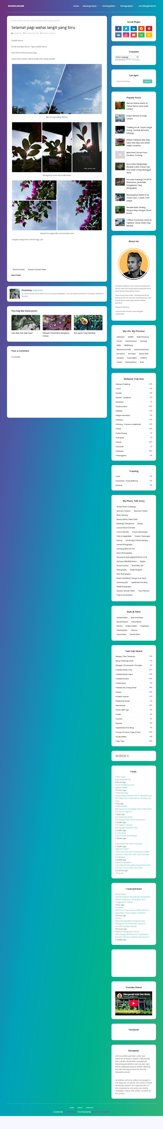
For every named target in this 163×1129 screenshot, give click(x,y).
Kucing (119, 540)
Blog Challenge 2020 (134, 661)
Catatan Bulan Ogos (134, 674)
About (80, 1108)
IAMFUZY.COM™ (122, 849)
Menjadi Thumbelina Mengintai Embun (56, 334)
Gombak (143, 341)
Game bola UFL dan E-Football (128, 843)
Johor (134, 388)
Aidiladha (120, 337)
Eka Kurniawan (122, 622)
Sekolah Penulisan (123, 862)
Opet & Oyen (143, 354)
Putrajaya (134, 437)
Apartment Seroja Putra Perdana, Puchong (136, 154)
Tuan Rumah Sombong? (126, 835)
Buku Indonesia (137, 617)
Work (142, 362)
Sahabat (120, 358)
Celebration (134, 683)
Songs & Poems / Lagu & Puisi (134, 732)
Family (119, 341)
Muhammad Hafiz (124, 349)
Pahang (134, 420)
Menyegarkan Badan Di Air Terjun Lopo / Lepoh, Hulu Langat (137, 198)
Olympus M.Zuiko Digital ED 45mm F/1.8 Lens (132, 557)
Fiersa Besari (136, 622)
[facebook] (118, 28)
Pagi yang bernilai (123, 779)
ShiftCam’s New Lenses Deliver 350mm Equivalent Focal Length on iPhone (132, 911)
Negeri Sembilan (134, 415)
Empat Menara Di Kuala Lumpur (136, 117)
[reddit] (141, 28)
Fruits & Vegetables (124, 536)
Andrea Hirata (122, 617)
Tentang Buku (122, 630)
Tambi (119, 362)
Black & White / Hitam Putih (127, 519)
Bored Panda (120, 894)
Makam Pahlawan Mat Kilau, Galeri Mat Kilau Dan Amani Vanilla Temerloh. (138, 142)
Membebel (134, 705)
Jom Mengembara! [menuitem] (147, 6)
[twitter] (126, 28)
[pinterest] (149, 28)
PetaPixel (119, 907)
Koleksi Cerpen (131, 626)
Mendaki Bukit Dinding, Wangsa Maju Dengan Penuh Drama (138, 210)
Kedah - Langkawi (134, 397)
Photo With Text (137, 565)
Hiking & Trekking (134, 384)
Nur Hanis (132, 354)
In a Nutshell (120, 833)
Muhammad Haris (141, 349)
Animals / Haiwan (124, 511)
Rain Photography (124, 574)
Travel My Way (121, 793)
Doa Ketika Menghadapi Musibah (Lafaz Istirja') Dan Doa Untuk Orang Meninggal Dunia (138, 168)
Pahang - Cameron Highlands (134, 424)
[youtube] (134, 34)
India (134, 476)
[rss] (149, 34)
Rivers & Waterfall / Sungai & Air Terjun (131, 578)
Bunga (140, 523)
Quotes (134, 719)
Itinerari (134, 485)
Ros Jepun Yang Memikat (85, 333)
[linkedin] (134, 28)
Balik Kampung (143, 337)
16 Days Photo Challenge (126, 507)
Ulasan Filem (135, 634)
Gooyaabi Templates (100, 1112)
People (142, 561)
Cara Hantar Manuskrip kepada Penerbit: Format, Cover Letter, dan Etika (133, 866)
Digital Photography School (127, 931)
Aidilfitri (130, 337)
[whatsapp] (141, 34)
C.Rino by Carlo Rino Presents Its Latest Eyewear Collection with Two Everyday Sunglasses (132, 854)
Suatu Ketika (132, 358)
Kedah (134, 393)
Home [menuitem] (76, 6)
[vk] (118, 34)
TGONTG (143, 358)
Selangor (134, 451)
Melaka (134, 411)
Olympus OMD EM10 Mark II (127, 561)
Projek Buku (144, 626)
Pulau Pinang (134, 433)
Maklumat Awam (134, 701)
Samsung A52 (122, 582)
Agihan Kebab (121, 787)
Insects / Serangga (142, 536)
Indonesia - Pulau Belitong (134, 481)
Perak (134, 429)
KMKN (119, 345)
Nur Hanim (121, 354)
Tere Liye (134, 630)
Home (13, 20)
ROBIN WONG (121, 806)
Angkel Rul (17, 33)
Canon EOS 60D (123, 532)
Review (134, 723)
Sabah (134, 442)
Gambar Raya (131, 341)
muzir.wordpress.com (124, 785)
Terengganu (134, 455)
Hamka (119, 626)
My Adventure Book (123, 817)
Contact (89, 1108)
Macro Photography (124, 553)
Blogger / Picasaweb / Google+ (134, 665)
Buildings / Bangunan (125, 523)
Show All (119, 873)
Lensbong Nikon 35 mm (126, 549)
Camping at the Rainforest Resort (130, 819)
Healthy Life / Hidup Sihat (134, 687)
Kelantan (134, 402)
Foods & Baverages (140, 532)
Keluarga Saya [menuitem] (89, 6)
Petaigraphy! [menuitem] (126, 6)
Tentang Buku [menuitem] (108, 6)
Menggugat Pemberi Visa (126, 827)
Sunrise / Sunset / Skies (37, 269)
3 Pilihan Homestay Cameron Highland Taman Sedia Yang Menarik (139, 223)
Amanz (118, 918)
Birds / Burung (122, 515)
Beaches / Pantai (140, 511)
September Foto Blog (139, 582)
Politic (134, 714)
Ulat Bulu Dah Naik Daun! (22, 333)
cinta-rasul (120, 777)
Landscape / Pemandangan (137, 540)
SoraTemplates (70, 1112)
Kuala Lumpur (134, 406)
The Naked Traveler (123, 825)
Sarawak (134, 446)
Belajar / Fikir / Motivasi (134, 656)
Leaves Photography (124, 544)
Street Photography (124, 587)
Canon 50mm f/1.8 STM (126, 528)
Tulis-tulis (134, 741)
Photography (122, 570)
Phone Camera (23, 20)
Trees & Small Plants (124, 595)
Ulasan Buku (121, 634)
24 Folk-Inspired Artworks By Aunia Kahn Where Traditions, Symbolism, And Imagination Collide (132, 900)
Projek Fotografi (136, 570)
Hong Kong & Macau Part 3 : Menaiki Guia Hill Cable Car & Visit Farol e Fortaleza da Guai (133, 798)
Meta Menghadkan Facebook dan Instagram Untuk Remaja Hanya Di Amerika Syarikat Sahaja (130, 924)
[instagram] (126, 34)
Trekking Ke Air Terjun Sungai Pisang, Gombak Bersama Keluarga (139, 130)
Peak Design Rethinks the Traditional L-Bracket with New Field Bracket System (132, 935)
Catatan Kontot (134, 679)
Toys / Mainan (143, 591)
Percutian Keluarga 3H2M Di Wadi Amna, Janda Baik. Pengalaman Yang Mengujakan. (138, 183)
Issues (134, 692)
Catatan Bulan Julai (134, 670)
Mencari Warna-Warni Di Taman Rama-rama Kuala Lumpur (137, 106)
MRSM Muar (128, 345)
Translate (135, 59)
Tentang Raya (130, 362)
